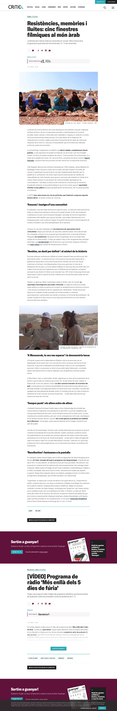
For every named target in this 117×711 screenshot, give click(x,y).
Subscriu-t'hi (100, 1)
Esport (65, 7)
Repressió (61, 658)
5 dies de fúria (33, 658)
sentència (70, 658)
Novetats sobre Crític (36, 570)
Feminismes (52, 7)
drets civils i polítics (48, 658)
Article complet (59, 648)
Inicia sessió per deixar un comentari (42, 520)
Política (30, 7)
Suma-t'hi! (16, 552)
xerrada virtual (43, 242)
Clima (44, 7)
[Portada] (15, 7)
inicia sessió (43, 552)
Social (37, 7)
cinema (30, 510)
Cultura (73, 7)
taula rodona (34, 245)
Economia (81, 7)
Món (59, 7)
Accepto (102, 708)
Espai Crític (32, 16)
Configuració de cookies (88, 708)
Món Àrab (37, 510)
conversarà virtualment (78, 499)
